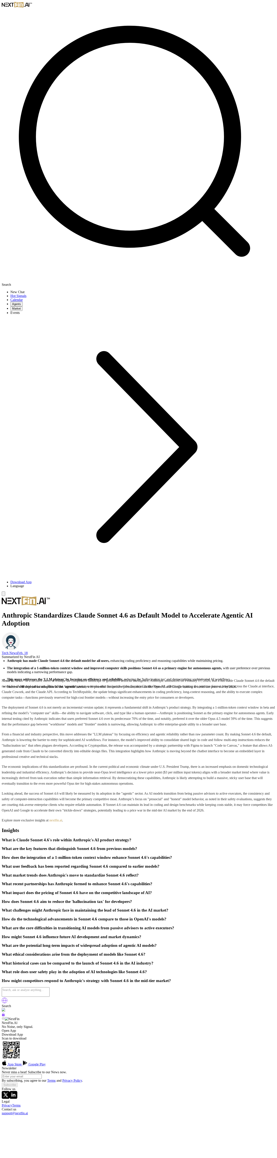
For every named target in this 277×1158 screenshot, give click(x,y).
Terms (51, 1080)
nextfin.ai (55, 820)
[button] (142, 586)
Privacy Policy (72, 1080)
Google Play (37, 1064)
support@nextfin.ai (15, 1113)
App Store (15, 1064)
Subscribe (9, 1084)
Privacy (7, 1105)
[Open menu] (3, 593)
